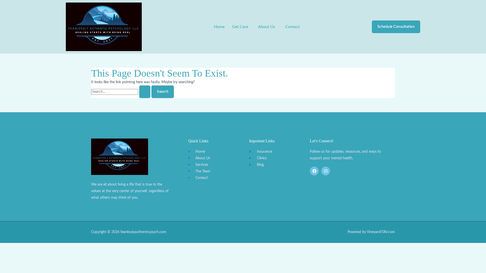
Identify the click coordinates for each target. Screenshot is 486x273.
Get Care (240, 27)
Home (219, 27)
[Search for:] (121, 92)
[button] (241, 27)
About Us (266, 27)
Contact (292, 27)
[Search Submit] (144, 91)
